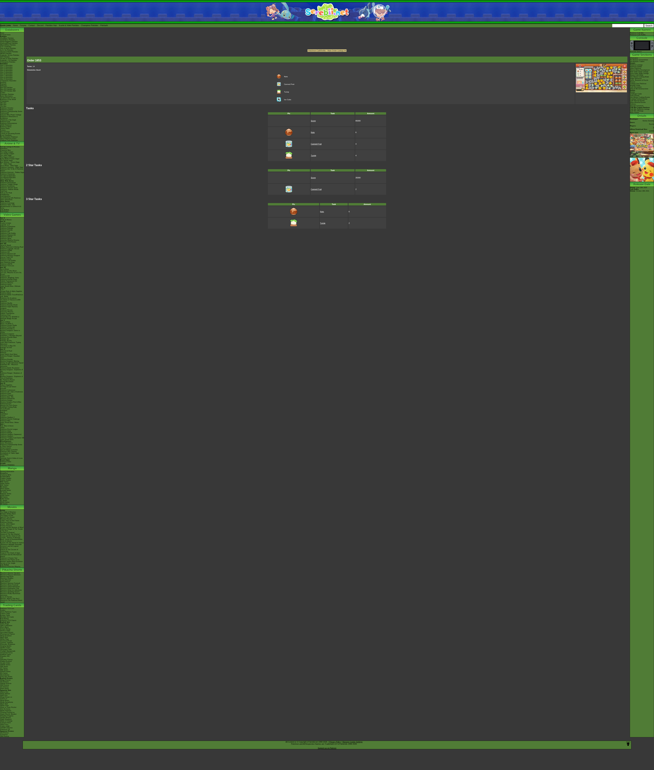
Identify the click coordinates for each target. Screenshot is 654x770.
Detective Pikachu (6, 283)
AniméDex (3, 148)
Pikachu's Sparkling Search (9, 592)
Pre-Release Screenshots (639, 60)
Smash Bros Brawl (6, 381)
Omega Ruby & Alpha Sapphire (11, 291)
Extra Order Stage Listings (639, 73)
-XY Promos (4, 687)
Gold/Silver (4, 414)
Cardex (2, 93)
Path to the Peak (6, 193)
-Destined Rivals (6, 641)
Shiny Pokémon (5, 179)
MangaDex (4, 473)
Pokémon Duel (5, 315)
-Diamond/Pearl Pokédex (9, 43)
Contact (31, 25)
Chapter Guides (5, 478)
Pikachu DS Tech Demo (8, 405)
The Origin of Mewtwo (8, 512)
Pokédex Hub (51, 25)
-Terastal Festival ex (7, 712)
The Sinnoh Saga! (6, 160)
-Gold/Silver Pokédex (7, 40)
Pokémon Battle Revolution (9, 368)
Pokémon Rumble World (8, 305)
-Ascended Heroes (6, 632)
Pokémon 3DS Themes (8, 451)
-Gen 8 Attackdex (6, 77)
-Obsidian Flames (6, 659)
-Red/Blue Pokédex (7, 38)
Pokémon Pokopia (6, 228)
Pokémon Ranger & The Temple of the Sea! (11, 530)
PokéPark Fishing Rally (8, 407)
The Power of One (6, 515)
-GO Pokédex (5, 57)
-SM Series (4, 666)
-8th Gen (3, 104)
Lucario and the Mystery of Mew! (12, 527)
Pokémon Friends (6, 230)
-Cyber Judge (5, 726)
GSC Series (4, 485)
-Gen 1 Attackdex (6, 65)
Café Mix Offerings (636, 111)
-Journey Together (6, 642)
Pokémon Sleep (5, 238)
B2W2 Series (4, 499)
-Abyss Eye (4, 692)
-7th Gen (3, 106)
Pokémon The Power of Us (9, 560)
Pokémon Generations (8, 182)
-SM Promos (4, 685)
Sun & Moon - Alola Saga (9, 165)
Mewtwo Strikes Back (8, 514)
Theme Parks (5, 128)
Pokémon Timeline (6, 108)
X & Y (2, 289)
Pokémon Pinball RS (7, 398)
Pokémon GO (5, 232)
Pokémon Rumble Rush (8, 279)
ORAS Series (5, 502)
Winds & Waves (6, 220)
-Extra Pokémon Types (8, 612)
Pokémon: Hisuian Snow (9, 188)
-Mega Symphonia (6, 702)
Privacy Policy (335, 742)
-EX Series (4, 673)
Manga (12, 468)
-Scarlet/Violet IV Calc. (8, 98)
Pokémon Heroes (6, 522)
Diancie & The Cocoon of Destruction (9, 550)
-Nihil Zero (3, 695)
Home (15, 25)
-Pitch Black (4, 627)
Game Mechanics (6, 96)
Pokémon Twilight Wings (9, 184)
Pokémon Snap (5, 431)
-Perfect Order (5, 631)
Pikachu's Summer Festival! (10, 583)
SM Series (3, 504)
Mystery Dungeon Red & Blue (10, 402)
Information (634, 58)
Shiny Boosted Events (638, 102)
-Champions (4, 101)
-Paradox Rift (5, 656)
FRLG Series (4, 488)
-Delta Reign (4, 624)
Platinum (3, 352)
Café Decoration (636, 87)
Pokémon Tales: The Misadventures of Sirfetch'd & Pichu (10, 206)
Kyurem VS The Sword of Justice (12, 543)
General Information (7, 471)
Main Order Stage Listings (639, 72)
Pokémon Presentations (8, 123)
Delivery (633, 104)
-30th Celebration (6, 625)
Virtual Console (5, 448)
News (2, 33)
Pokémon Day (5, 121)
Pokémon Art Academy (8, 298)
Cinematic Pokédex (7, 94)
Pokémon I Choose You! (8, 558)
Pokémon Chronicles (7, 174)
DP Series (3, 492)
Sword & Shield (5, 245)
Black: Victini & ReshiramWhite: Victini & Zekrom (11, 540)
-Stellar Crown (5, 648)
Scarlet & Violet (5, 223)
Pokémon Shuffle (6, 303)
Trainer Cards (5, 613)
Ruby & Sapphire (6, 385)
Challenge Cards (636, 94)
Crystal (2, 416)
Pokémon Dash (5, 393)
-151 (1, 658)
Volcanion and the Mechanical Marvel (10, 555)
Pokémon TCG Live (7, 266)
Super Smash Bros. (7, 439)
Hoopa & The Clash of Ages (10, 553)
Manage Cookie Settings (352, 742)
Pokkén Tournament (7, 313)
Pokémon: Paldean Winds (9, 189)
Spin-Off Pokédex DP (7, 89)
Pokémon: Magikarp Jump (9, 278)
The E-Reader (5, 409)
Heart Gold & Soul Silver (8, 354)
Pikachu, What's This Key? (9, 598)
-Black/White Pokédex (8, 45)
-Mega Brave (4, 700)
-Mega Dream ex (6, 697)
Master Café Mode (636, 75)
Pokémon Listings (636, 65)
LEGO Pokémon (6, 125)
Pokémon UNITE (6, 237)
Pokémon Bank (5, 293)
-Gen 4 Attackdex (6, 70)
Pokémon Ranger (6, 400)
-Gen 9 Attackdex (6, 79)
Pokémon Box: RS (6, 397)
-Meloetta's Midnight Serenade (11, 544)
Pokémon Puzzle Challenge (10, 419)
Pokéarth (104, 25)
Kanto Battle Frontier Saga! (9, 159)
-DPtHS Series (5, 671)
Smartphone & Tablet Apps (9, 453)
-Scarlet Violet (5, 663)
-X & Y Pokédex (5, 47)
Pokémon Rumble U (7, 329)
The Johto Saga (5, 155)
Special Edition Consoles (9, 450)
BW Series (4, 497)
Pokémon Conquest (7, 334)
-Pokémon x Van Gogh (8, 120)
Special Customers (636, 106)
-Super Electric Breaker (8, 714)
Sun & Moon (4, 269)
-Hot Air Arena (5, 709)
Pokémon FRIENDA (7, 465)
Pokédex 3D (4, 339)
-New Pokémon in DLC (8, 139)
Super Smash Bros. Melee (9, 422)
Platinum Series (5, 494)
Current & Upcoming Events (10, 133)
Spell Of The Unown (7, 517)
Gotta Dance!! (5, 581)
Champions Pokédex (89, 25)
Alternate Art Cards (7, 617)
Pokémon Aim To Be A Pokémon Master (11, 170)
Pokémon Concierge (7, 203)
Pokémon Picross (6, 310)
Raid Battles (4, 619)
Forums (23, 25)
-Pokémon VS (5, 729)
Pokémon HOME (6, 250)
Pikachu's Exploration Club (9, 588)
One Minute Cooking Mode (639, 77)
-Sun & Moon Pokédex (8, 48)
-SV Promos (4, 682)
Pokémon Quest (6, 284)
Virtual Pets (4, 455)
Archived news (5, 35)
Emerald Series (5, 490)
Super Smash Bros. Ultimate (10, 286)
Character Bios (5, 150)
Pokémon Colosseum (7, 390)
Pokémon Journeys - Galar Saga (11, 167)
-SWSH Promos (5, 683)
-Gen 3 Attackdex (6, 69)
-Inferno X (3, 699)
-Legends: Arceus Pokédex (9, 55)
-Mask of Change (6, 721)
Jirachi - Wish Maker (7, 524)
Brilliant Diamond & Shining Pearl (11, 247)
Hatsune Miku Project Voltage (10, 115)
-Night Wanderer (6, 719)
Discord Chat (5, 132)
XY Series (3, 500)
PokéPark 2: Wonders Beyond (10, 335)
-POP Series (4, 688)
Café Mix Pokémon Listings (640, 109)
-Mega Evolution (6, 636)
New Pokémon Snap (7, 262)
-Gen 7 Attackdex (6, 75)
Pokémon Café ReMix (8, 233)
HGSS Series (5, 495)
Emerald (3, 388)
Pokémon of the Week (8, 99)
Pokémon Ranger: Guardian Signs (10, 357)
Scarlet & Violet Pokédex (69, 25)
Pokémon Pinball (6, 433)
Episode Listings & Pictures (10, 147)
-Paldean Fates (5, 654)
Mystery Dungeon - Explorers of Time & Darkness (11, 377)
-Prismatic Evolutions (7, 644)
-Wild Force (4, 724)
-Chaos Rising (5, 629)
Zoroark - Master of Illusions (10, 537)
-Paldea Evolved (6, 661)
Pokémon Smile (5, 259)
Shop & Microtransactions (639, 89)
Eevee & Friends (6, 597)
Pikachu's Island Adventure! (10, 587)
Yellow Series (5, 483)
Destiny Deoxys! (6, 526)
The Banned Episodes (8, 177)
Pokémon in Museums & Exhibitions (9, 117)
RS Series (3, 487)
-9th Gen (3, 103)
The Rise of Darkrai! (7, 532)
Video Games (12, 214)
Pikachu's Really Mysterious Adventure (10, 594)
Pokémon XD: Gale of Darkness (11, 392)
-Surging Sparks (5, 646)
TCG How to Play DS (7, 346)
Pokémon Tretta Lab (7, 327)
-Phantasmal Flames (7, 634)
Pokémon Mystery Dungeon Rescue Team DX (10, 256)
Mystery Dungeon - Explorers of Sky (11, 370)
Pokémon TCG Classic (8, 620)
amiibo (2, 456)
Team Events (634, 95)
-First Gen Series (6, 676)
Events (632, 92)
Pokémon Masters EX (8, 235)
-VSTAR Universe (6, 728)
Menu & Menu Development (640, 70)
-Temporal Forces (6, 653)
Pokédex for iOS (6, 347)
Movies (12, 507)
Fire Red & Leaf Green (8, 387)
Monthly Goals (635, 85)
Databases (12, 29)
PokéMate (3, 410)
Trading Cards (12, 605)
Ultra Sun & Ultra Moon (8, 271)
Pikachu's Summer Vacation (10, 573)
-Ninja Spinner (5, 694)
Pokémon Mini (5, 421)
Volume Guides (5, 480)
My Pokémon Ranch (7, 380)
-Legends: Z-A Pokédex (8, 60)
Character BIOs (5, 475)
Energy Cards (5, 615)
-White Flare (4, 639)
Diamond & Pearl (6, 351)
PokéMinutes (4, 194)
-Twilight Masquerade (7, 651)
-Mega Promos (5, 680)
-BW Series (4, 670)
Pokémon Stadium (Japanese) (10, 434)
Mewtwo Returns (6, 519)
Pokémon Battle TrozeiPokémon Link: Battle (11, 295)
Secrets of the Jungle (7, 563)
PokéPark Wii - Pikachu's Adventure (9, 365)
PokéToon (3, 191)
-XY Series (4, 668)
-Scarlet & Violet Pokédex (9, 58)
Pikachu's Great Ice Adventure (11, 590)
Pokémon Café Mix (637, 33)
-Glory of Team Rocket (8, 707)
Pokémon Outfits (636, 66)
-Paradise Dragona (6, 716)
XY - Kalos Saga (6, 164)
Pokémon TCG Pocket (8, 242)
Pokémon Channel (6, 395)
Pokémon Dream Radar (8, 325)
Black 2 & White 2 (6, 324)
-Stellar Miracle (5, 717)
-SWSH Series (5, 665)
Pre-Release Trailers (637, 61)
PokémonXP (4, 113)
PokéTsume (4, 211)
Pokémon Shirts (5, 127)
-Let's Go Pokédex (6, 50)
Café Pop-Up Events (637, 101)
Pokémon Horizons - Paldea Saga (12, 172)
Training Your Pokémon (638, 83)
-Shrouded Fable (6, 649)
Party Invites (634, 112)
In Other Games (6, 446)
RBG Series (4, 482)
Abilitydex (3, 86)
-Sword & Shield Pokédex (9, 52)
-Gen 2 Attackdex (6, 67)
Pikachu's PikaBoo (6, 578)
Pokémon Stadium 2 (7, 417)
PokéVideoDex (5, 196)
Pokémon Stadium (6, 436)
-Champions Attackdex (8, 81)
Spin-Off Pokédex (6, 87)
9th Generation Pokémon (9, 137)
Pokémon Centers (6, 110)
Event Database (6, 135)
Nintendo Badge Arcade (8, 318)
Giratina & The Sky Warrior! (10, 534)
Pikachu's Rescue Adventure (10, 575)
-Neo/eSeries (4, 675)
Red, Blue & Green (6, 426)
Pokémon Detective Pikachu (10, 566)
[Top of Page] (628, 744)
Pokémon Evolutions (7, 186)
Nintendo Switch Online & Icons (11, 458)
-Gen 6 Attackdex (6, 74)
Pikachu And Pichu (6, 576)
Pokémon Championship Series (11, 111)
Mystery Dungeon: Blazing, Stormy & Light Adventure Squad (11, 362)
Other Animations (6, 200)
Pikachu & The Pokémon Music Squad (11, 601)
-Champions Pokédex (7, 62)
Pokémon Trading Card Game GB (12, 438)
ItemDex (3, 82)
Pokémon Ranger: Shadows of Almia (11, 374)
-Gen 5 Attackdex (6, 72)
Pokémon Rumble (6, 359)
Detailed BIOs (5, 477)
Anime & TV (12, 143)
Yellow (2, 427)
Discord (40, 25)
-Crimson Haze (5, 722)
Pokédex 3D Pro (6, 341)
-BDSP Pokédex (6, 53)
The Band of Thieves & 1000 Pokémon (10, 300)
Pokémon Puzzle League (9, 429)
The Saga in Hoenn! (7, 157)
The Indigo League (6, 152)
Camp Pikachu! (5, 580)
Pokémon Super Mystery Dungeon (9, 307)
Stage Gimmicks (636, 78)
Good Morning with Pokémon (10, 198)
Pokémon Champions (7, 226)
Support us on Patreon (327, 748)
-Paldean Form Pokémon (9, 140)
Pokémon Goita (5, 462)
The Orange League (7, 154)
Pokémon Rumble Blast (8, 337)
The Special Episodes (7, 176)
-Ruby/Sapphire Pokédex (9, 41)
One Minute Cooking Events (640, 97)
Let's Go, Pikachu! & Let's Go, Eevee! (11, 273)
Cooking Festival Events (638, 99)
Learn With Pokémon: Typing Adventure (10, 343)
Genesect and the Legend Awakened (9, 547)
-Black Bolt (4, 637)
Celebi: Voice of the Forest (9, 520)
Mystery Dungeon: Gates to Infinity (10, 331)
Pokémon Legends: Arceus (9, 249)
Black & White (5, 322)
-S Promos (4, 734)
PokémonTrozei (5, 404)
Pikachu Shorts (12, 569)
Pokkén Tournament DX (8, 281)
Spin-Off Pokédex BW (8, 91)
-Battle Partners (5, 711)
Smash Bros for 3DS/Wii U (9, 317)
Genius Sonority (648, 121)
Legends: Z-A (5, 225)
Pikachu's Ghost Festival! (9, 585)
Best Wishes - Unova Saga (9, 162)
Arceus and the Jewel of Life (10, 536)
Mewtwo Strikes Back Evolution (11, 561)
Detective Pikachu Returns (9, 240)
